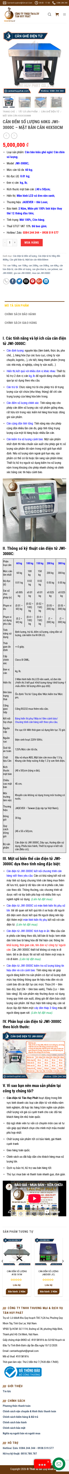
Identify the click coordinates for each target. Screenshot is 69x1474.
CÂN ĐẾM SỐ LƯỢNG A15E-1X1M (17, 1273)
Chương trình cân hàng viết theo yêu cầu (36, 722)
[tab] (34, 305)
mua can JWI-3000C (41, 273)
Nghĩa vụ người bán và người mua (21, 1433)
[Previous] (8, 62)
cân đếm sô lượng (22, 269)
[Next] (60, 62)
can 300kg (44, 265)
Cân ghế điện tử (50, 111)
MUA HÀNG (31, 242)
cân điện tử (40, 1102)
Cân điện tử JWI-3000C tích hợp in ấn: (28, 931)
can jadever (52, 269)
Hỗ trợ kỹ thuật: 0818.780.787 (20, 1453)
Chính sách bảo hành (20, 314)
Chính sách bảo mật (14, 1428)
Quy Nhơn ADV (51, 1469)
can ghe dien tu (39, 269)
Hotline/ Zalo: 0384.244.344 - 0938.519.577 (28, 1448)
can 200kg (33, 265)
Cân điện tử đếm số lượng (25, 256)
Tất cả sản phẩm (28, 111)
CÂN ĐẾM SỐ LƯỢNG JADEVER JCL (48, 1273)
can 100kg (12, 265)
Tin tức (7, 1391)
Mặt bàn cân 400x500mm (17, 115)
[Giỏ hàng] (57, 14)
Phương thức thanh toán (17, 1406)
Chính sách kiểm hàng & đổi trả (20, 1417)
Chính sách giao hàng (21, 323)
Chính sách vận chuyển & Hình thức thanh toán (29, 1411)
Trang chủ (9, 111)
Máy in (37, 718)
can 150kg (23, 265)
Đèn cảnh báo (50, 718)
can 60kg (54, 265)
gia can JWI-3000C (22, 273)
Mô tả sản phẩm (17, 305)
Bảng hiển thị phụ (24, 718)
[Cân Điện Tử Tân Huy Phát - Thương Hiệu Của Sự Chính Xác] (21, 14)
